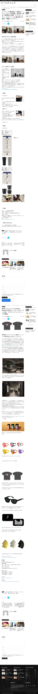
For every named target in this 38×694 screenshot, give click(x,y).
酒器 (4, 233)
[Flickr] (30, 685)
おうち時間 (10, 230)
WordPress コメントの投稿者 (30, 33)
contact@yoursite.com (17, 689)
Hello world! (27, 34)
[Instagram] (31, 0)
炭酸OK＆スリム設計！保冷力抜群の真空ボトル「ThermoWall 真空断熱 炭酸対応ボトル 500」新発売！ (13, 268)
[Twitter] (33, 0)
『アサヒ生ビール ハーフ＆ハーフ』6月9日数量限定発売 (5, 267)
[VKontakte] (35, 685)
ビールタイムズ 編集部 (6, 21)
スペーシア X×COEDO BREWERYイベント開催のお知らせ (32, 16)
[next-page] (3, 272)
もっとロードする (30, 27)
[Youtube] (35, 0)
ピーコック (20, 230)
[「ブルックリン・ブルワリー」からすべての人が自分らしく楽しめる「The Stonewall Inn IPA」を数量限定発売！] (20, 263)
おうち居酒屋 (6, 230)
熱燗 (2, 233)
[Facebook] (30, 0)
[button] (35, 5)
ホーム (3, 7)
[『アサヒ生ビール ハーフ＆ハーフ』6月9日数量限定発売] (5, 263)
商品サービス (5, 7)
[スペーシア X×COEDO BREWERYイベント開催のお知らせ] (27, 16)
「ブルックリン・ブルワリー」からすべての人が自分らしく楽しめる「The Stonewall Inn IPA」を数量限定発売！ (20, 268)
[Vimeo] (34, 0)
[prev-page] (2, 272)
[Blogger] (26, 685)
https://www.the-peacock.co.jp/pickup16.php (9, 89)
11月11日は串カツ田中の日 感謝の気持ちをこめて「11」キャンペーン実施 (19, 244)
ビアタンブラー (14, 230)
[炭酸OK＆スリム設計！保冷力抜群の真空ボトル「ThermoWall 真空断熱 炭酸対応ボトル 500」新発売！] (13, 263)
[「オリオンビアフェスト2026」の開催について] (27, 13)
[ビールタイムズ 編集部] (2, 21)
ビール (17, 230)
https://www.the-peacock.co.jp (9, 219)
